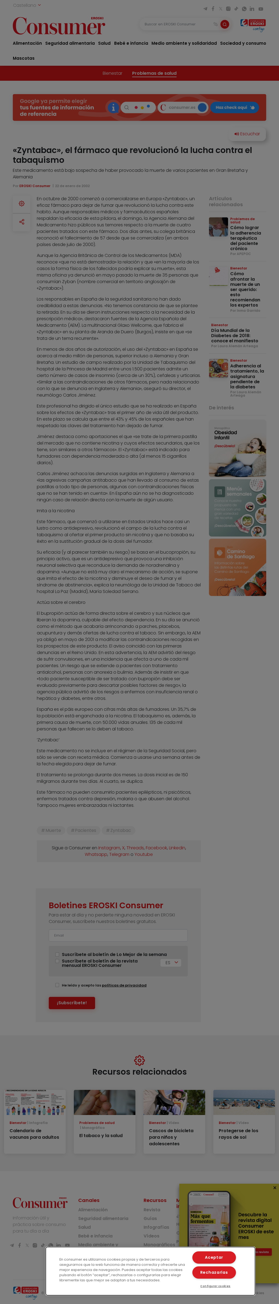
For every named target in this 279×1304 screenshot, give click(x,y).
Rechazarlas (214, 1272)
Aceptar (214, 1257)
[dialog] (150, 1271)
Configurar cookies (215, 1286)
